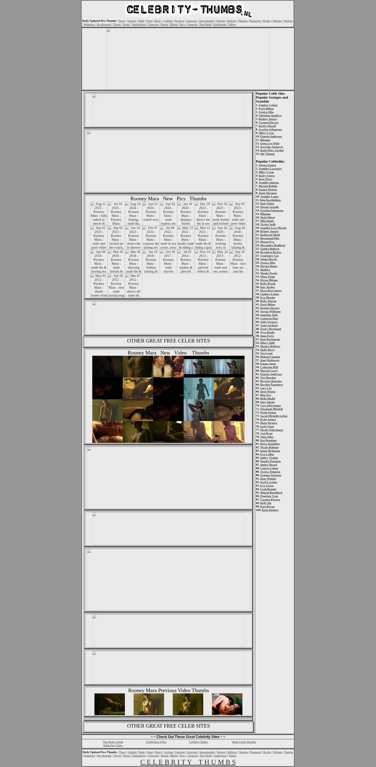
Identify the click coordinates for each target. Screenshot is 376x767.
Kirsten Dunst (268, 266)
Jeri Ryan (266, 433)
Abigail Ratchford (271, 492)
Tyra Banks (267, 332)
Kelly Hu (265, 503)
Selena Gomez (267, 165)
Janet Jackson (269, 325)
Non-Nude (205, 24)
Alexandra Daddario (272, 245)
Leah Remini (268, 489)
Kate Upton (267, 203)
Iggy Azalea (267, 287)
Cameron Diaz (269, 318)
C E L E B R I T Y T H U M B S (188, 762)
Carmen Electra (269, 122)
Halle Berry (267, 349)
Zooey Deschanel (270, 328)
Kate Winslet (268, 478)
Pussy (122, 20)
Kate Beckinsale (270, 339)
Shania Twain (268, 273)
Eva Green (267, 485)
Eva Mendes (267, 297)
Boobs (266, 20)
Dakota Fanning (270, 356)
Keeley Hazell (267, 126)
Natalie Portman (270, 461)
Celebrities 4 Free (156, 741)
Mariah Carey (269, 370)
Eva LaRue (267, 454)
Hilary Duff (267, 342)
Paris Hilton (266, 108)
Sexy (182, 24)
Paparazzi (255, 20)
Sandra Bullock (269, 248)
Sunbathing (139, 24)
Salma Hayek (268, 259)
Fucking (180, 20)
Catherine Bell (269, 367)
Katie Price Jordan (272, 150)
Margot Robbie (268, 186)
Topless (288, 20)
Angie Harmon (267, 193)
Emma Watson (268, 189)
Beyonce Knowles (271, 381)
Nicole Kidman (269, 447)
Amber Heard (268, 464)
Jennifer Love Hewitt (273, 227)
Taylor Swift (267, 224)
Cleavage (153, 24)
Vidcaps (277, 20)
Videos (232, 24)
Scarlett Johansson (270, 129)
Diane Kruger (268, 423)
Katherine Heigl (270, 234)
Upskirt (132, 20)
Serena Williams (270, 311)
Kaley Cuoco (267, 175)
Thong (117, 24)
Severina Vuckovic (271, 146)
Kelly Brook (267, 283)
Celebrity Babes (198, 741)
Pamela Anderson (271, 136)
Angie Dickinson (270, 450)
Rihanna (265, 140)
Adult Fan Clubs (112, 745)
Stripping (89, 24)
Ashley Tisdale (269, 457)
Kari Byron (267, 506)
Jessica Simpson (270, 471)
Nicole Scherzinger (272, 430)
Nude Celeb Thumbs (244, 741)
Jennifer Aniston (269, 182)
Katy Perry (266, 179)
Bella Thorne (268, 301)
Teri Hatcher (268, 377)
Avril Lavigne (268, 482)
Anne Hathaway (270, 360)
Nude (141, 20)
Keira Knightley (270, 443)
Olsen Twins (267, 276)
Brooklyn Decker (270, 252)
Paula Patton (268, 412)
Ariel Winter (268, 391)
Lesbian (168, 20)
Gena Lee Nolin (269, 143)
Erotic (126, 24)
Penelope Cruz (269, 496)
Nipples (243, 20)
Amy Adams (267, 402)
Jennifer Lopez (269, 196)
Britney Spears (268, 119)
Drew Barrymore (271, 290)
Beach (164, 24)
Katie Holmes (270, 510)
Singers (220, 20)
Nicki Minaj (267, 217)
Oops (149, 20)
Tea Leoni (266, 353)
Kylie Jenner (268, 419)
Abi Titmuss (267, 153)
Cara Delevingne (270, 405)
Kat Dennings (268, 440)
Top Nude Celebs (113, 741)
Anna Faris (267, 335)
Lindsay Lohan (268, 105)
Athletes (232, 20)
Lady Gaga (267, 426)
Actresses (191, 20)
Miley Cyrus (266, 133)
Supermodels (206, 20)
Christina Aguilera (270, 115)
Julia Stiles (267, 436)
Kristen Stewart (269, 308)
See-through (104, 24)
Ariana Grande (269, 207)
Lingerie (192, 24)
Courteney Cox (269, 255)
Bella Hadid (267, 398)
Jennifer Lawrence (270, 168)
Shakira (265, 269)
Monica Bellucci (270, 346)
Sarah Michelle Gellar (274, 416)
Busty (157, 20)
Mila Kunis (267, 221)
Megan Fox (267, 241)
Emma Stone (268, 363)
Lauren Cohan (269, 468)
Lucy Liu (266, 388)
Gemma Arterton (270, 475)
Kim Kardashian (270, 200)
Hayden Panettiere (271, 384)
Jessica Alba (266, 112)
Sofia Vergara (268, 322)
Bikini (174, 24)
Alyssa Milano (269, 280)
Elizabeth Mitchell (271, 409)
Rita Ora (265, 395)
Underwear (219, 24)
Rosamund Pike (269, 238)
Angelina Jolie (269, 315)
